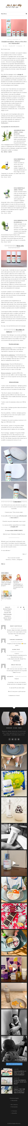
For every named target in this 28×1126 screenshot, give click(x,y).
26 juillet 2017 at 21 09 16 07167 (17, 641)
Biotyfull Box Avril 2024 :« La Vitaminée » (6, 599)
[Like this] (24, 46)
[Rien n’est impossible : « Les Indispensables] (14, 969)
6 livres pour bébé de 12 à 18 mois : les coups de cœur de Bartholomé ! (20, 1072)
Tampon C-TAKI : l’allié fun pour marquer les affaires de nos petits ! (19, 1090)
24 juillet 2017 (12, 46)
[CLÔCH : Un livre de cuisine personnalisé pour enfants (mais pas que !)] (6, 577)
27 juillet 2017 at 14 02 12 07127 (21, 676)
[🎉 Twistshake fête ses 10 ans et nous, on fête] (14, 757)
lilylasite (10, 676)
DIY (20, 39)
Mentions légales (14, 1098)
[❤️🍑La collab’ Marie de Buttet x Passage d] (14, 916)
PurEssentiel (4, 123)
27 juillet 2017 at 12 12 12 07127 (16, 667)
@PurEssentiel (23, 516)
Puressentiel (19, 62)
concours (6, 612)
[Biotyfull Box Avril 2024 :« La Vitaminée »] (6, 593)
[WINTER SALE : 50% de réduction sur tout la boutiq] (14, 996)
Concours (15, 39)
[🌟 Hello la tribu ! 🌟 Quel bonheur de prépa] (14, 943)
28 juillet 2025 (16, 1078)
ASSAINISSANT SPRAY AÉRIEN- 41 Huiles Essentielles (19, 132)
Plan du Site (14, 1100)
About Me (14, 1113)
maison (9, 618)
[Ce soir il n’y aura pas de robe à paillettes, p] (14, 1049)
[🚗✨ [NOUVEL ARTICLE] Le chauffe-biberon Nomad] (14, 810)
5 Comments (19, 46)
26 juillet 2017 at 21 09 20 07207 (17, 651)
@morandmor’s (14, 517)
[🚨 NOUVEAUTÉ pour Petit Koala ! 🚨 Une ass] (14, 889)
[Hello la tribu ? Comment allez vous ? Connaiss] (14, 863)
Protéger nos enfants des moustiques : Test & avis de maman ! (20, 1081)
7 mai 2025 (16, 1087)
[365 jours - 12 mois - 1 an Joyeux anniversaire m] (14, 1022)
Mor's (6, 46)
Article (9, 39)
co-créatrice (7, 610)
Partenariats (14, 1106)
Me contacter (14, 1104)
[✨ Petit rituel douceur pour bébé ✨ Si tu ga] (14, 783)
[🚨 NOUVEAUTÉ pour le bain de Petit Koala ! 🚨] (14, 836)
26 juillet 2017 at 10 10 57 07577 (17, 628)
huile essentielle (7, 614)
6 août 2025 (16, 1069)
